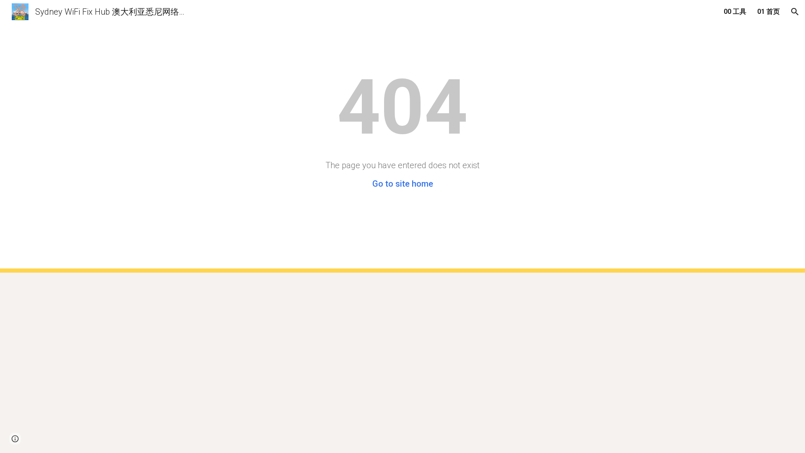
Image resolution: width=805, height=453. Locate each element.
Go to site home (402, 184)
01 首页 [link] (768, 12)
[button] (795, 12)
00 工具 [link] (735, 12)
